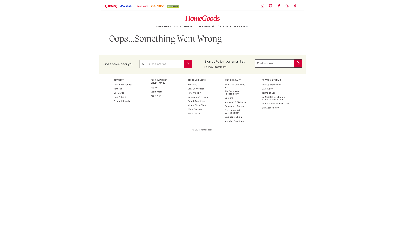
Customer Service (123, 84)
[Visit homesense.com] (173, 7)
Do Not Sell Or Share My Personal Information (274, 98)
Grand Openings (196, 101)
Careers (229, 97)
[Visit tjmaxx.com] (111, 6)
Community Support (235, 106)
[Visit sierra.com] (157, 6)
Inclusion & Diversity (235, 102)
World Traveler (195, 109)
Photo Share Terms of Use (275, 103)
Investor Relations (234, 121)
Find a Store (163, 26)
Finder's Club (194, 113)
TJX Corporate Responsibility (232, 92)
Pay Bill (154, 87)
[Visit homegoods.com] (142, 6)
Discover (240, 26)
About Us (192, 84)
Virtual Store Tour (197, 105)
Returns (118, 88)
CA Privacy (267, 88)
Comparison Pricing (198, 96)
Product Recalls (122, 101)
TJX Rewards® (206, 26)
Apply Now (156, 95)
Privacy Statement (215, 67)
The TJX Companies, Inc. (235, 86)
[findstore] (188, 64)
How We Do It (194, 92)
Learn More (156, 91)
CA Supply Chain (233, 116)
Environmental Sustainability (232, 111)
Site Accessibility (271, 107)
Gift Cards (224, 26)
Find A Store (120, 96)
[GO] (298, 63)
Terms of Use (269, 92)
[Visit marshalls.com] (126, 6)
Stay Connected (184, 26)
